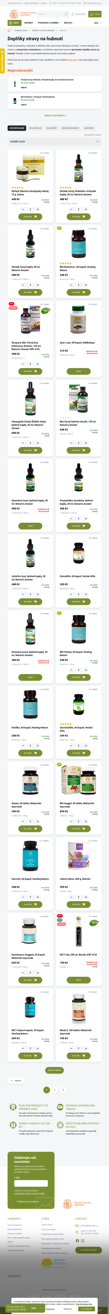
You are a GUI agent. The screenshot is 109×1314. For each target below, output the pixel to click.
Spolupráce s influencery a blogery (55, 1244)
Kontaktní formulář (89, 1250)
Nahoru (18, 1081)
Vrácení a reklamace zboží (18, 1246)
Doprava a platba (15, 1233)
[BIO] (79, 245)
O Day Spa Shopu (48, 1229)
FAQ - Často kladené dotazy (19, 1238)
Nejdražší (52, 128)
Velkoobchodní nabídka (51, 1248)
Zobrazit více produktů (54, 115)
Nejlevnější (35, 128)
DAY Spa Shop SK (15, 3)
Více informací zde (84, 1304)
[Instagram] (83, 1240)
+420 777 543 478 (89, 1232)
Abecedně (88, 128)
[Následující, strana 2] (55, 1090)
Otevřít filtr (17, 141)
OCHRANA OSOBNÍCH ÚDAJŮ (54, 1290)
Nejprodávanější (70, 128)
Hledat (66, 14)
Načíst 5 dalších (54, 1070)
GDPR (10, 1242)
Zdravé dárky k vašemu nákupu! (54, 1253)
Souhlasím (88, 1309)
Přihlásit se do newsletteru (28, 1202)
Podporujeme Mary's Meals (52, 1234)
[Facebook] (77, 1240)
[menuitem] (15, 23)
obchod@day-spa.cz (89, 1226)
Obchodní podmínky (16, 1250)
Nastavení (50, 1309)
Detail (78, 371)
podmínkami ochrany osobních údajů (29, 1193)
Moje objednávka (31, 3)
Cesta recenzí (47, 1225)
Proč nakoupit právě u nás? (52, 1239)
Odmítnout (68, 1309)
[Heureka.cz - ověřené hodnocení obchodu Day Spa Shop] (55, 1263)
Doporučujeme (17, 128)
